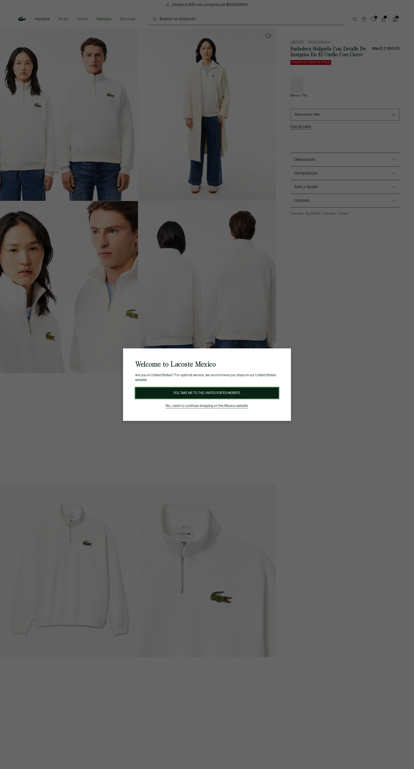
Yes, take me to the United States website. (207, 393)
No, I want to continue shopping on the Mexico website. (207, 405)
